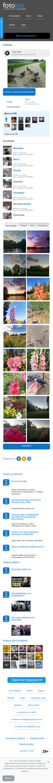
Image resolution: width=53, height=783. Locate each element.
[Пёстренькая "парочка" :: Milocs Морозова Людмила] (22, 652)
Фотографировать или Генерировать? (21, 594)
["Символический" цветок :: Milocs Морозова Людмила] (14, 652)
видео (41, 690)
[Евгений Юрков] (34, 122)
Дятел (16, 159)
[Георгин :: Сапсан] (14, 371)
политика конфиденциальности (26, 719)
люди (22, 698)
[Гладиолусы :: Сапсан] (38, 371)
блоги (29, 690)
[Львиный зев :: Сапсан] (38, 300)
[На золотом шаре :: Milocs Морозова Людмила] (6, 652)
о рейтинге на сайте (26, 712)
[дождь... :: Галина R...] (14, 668)
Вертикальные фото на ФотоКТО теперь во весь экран (26, 501)
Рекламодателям (37, 738)
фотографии (15, 690)
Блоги (28, 16)
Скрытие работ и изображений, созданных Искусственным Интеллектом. (25, 516)
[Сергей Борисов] (41, 121)
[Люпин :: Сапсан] (14, 323)
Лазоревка (18, 192)
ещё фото (27, 445)
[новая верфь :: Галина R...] (22, 668)
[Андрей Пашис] (27, 122)
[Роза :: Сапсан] (14, 442)
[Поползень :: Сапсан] (38, 394)
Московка (18, 148)
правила (18, 705)
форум (10, 698)
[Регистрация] (1, 38)
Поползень (19, 215)
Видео (40, 16)
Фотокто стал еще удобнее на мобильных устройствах (24, 533)
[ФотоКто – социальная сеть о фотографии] (13, 4)
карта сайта (33, 705)
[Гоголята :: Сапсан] (38, 323)
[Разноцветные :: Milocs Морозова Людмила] (31, 652)
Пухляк (17, 170)
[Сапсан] (27, 87)
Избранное (43, 226)
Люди (23, 25)
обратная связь (38, 698)
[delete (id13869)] (7, 122)
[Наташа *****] (7, 127)
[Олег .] (27, 127)
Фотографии (14, 16)
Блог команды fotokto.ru (15, 738)
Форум (12, 25)
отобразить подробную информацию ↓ (19, 92)
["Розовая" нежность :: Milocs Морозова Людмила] (39, 652)
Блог (32, 226)
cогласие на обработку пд (27, 726)
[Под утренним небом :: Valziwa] (6, 668)
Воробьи (18, 181)
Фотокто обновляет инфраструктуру (27, 546)
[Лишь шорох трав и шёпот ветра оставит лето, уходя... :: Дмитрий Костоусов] (31, 668)
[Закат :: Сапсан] (14, 252)
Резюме (23, 226)
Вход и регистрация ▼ (26, 36)
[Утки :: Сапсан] (37, 347)
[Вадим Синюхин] (13, 122)
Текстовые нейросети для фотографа (22, 618)
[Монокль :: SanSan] (6, 660)
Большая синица (22, 203)
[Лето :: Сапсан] (14, 347)
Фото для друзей (19, 481)
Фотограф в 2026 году (21, 569)
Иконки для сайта (26, 744)
